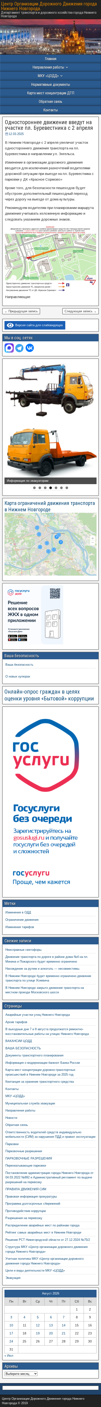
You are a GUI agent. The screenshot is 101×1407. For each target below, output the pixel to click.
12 (38, 1325)
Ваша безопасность (19, 664)
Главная (50, 58)
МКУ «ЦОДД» (48, 76)
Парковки (12, 1144)
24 (11, 1341)
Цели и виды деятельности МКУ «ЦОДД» (35, 1270)
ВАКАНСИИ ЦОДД (18, 1041)
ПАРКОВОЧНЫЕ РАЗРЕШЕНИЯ (28, 1158)
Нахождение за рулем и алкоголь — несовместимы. (42, 968)
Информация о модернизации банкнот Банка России (42, 1062)
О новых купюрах (17, 676)
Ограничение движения (22, 919)
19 (38, 1333)
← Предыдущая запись (21, 311)
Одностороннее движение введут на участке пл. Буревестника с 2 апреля (49, 125)
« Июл (8, 1355)
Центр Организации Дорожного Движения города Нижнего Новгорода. (49, 6)
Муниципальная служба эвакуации (30, 1103)
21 (64, 1333)
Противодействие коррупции (25, 1211)
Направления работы (20, 1110)
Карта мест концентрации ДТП (50, 93)
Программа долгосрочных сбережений (32, 1203)
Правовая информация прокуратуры (31, 1196)
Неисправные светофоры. (23, 949)
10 (11, 1325)
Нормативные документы (50, 84)
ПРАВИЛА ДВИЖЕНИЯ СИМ (25, 1189)
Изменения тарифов (19, 927)
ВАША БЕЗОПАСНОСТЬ (23, 1048)
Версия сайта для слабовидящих (38, 325)
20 (51, 1333)
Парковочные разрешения (23, 1151)
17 (11, 1333)
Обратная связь (50, 101)
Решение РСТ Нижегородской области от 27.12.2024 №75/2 (47, 1240)
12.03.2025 (16, 134)
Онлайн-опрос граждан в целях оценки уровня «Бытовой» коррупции (49, 695)
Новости (11, 1118)
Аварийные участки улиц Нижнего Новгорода (37, 1014)
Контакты (50, 110)
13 (51, 1325)
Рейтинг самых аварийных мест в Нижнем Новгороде (43, 1232)
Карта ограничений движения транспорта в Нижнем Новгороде (49, 506)
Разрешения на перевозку (23, 1218)
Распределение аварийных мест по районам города (42, 1225)
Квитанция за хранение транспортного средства (39, 1081)
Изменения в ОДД (18, 912)
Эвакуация (12, 1278)
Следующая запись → (81, 311)
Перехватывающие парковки (25, 1165)
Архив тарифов (16, 1022)
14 (64, 1325)
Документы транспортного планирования (34, 1055)
